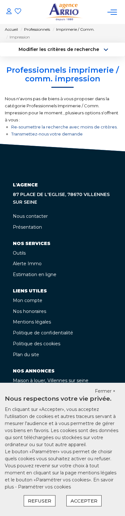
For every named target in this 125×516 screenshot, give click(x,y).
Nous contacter (30, 216)
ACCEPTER (84, 501)
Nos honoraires (29, 311)
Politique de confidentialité (43, 333)
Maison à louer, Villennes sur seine (50, 380)
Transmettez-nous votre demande (47, 133)
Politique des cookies (36, 344)
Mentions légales (32, 322)
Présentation (27, 227)
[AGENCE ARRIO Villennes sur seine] (64, 12)
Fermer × (105, 391)
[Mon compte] (9, 12)
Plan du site (26, 354)
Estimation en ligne (34, 274)
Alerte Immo (27, 263)
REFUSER (39, 501)
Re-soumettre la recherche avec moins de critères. (64, 126)
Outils (19, 253)
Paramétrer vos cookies (44, 487)
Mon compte (27, 300)
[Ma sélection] (18, 12)
